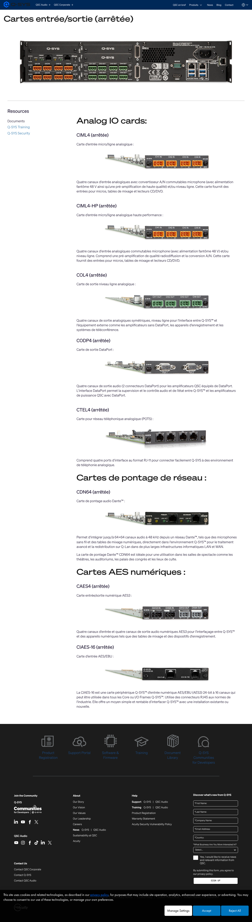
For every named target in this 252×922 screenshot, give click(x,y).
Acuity (76, 841)
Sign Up (215, 880)
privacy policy (205, 874)
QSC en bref (179, 5)
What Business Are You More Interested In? (215, 844)
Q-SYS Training (18, 127)
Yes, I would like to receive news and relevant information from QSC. (218, 860)
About (76, 796)
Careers (77, 824)
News (210, 5)
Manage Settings (178, 911)
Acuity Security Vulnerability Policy (152, 824)
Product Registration (144, 813)
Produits (193, 5)
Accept (206, 911)
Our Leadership (82, 819)
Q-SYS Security (18, 133)
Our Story (78, 802)
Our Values (79, 813)
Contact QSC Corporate (27, 869)
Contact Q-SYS (22, 875)
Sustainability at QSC (85, 835)
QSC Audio (20, 837)
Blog (219, 5)
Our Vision (79, 807)
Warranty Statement (143, 819)
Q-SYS (18, 802)
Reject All (235, 911)
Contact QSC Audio (25, 881)
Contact (229, 5)
